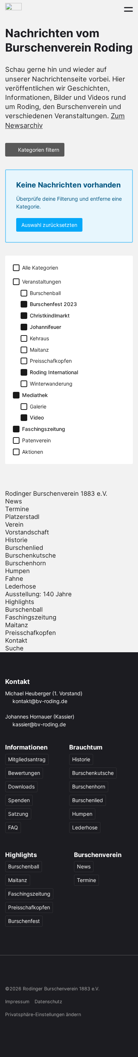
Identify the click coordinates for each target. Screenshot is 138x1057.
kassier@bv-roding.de (39, 724)
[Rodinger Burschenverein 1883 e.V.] (13, 9)
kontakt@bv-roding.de (40, 701)
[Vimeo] (66, 972)
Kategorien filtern (38, 150)
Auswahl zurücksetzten (49, 225)
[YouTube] (52, 972)
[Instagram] (24, 972)
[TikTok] (38, 972)
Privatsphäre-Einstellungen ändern (43, 1014)
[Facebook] (9, 972)
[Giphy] (80, 972)
